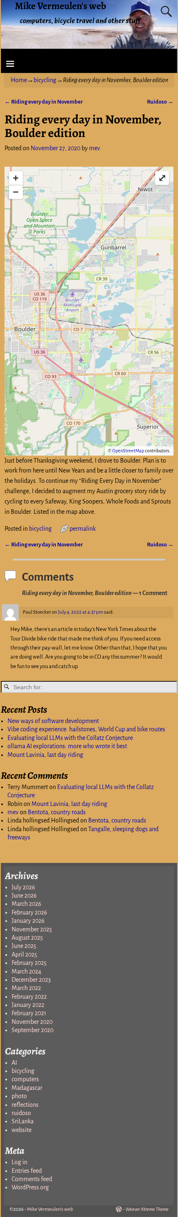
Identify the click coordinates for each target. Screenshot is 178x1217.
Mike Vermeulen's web (50, 1209)
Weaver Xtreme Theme (146, 1209)
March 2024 (26, 971)
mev (13, 812)
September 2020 (32, 1030)
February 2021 (29, 1013)
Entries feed (27, 1170)
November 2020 (32, 1021)
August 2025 (27, 937)
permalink (83, 528)
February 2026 (29, 912)
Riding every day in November (44, 102)
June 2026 (24, 895)
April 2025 (24, 954)
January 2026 (28, 920)
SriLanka (23, 1121)
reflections (25, 1104)
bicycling (45, 80)
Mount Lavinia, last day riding (45, 754)
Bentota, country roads (57, 812)
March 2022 (26, 988)
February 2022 (29, 996)
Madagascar (27, 1088)
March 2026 (26, 903)
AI (14, 1062)
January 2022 (28, 1005)
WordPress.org (30, 1187)
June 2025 (24, 946)
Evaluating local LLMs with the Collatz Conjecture (70, 738)
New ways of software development (53, 721)
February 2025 (29, 962)
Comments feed (32, 1179)
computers (25, 1079)
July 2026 (23, 887)
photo (19, 1096)
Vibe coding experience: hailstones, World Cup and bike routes (86, 729)
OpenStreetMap (128, 450)
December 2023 (31, 979)
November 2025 (32, 929)
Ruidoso (160, 102)
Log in (19, 1162)
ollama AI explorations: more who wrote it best (67, 746)
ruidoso (21, 1113)
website (21, 1130)
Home (19, 80)
